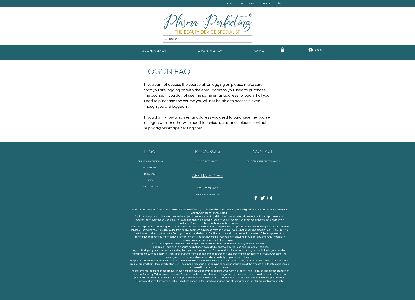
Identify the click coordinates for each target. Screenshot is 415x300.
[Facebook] (256, 198)
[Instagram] (270, 198)
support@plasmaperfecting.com (173, 128)
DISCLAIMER (150, 174)
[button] (259, 51)
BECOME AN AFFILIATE (207, 194)
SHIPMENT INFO (150, 168)
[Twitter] (263, 198)
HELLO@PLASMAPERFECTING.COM (263, 161)
